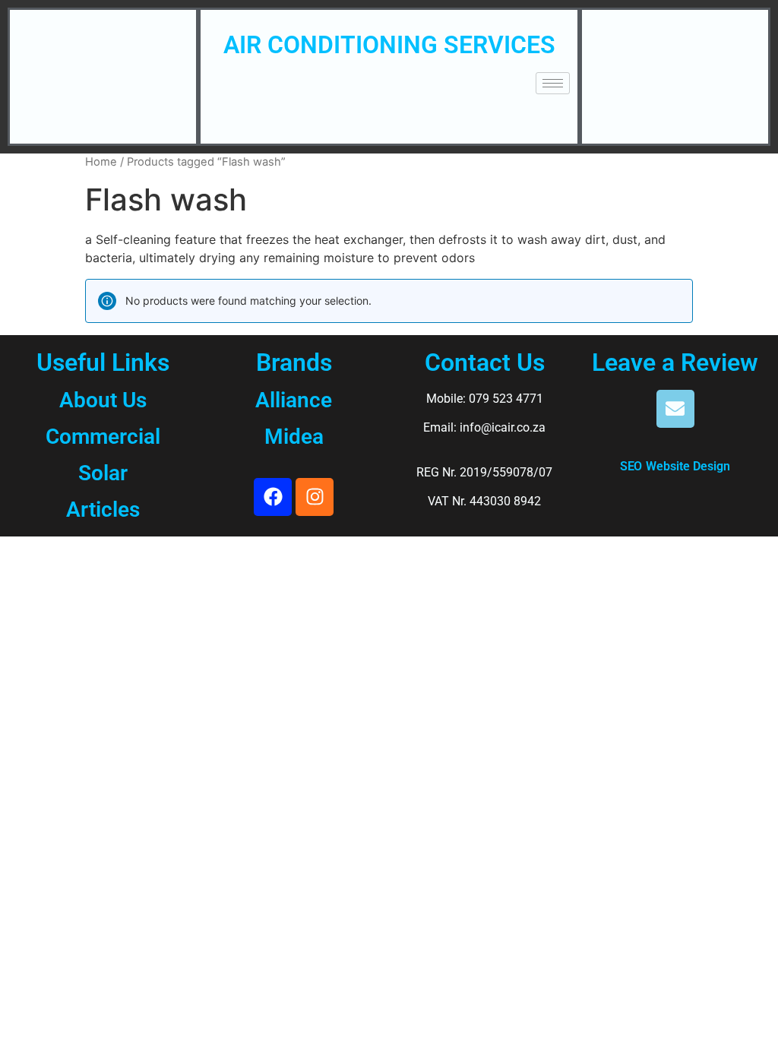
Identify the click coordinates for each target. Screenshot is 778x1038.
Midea (294, 436)
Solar (103, 473)
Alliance (293, 400)
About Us (103, 400)
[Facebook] (273, 497)
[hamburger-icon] (553, 83)
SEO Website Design (675, 465)
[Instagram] (315, 497)
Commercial (103, 436)
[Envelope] (675, 409)
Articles (103, 509)
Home (101, 162)
